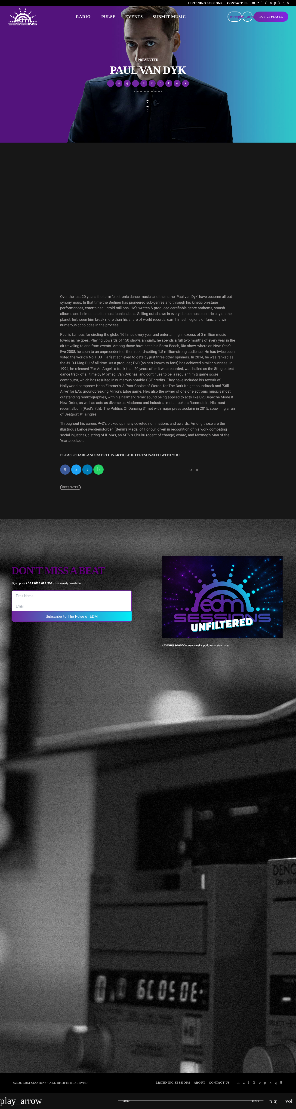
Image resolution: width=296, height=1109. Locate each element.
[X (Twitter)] (258, 3)
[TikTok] (266, 3)
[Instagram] (283, 3)
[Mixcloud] (279, 3)
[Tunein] (262, 3)
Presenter (70, 487)
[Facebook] (288, 3)
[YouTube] (253, 3)
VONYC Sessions (95, 254)
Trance (73, 243)
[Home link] (22, 17)
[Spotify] (271, 3)
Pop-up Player (271, 16)
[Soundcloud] (275, 3)
